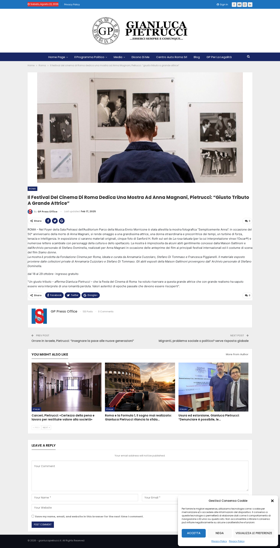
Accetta (193, 533)
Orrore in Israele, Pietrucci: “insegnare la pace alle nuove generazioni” (82, 341)
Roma (32, 188)
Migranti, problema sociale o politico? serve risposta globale (204, 341)
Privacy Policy (219, 541)
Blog (197, 57)
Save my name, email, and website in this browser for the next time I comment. (89, 516)
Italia (36, 409)
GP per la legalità (219, 57)
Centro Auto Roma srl (171, 57)
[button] (272, 501)
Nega (220, 533)
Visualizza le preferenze (254, 533)
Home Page (56, 57)
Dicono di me (141, 57)
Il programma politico (89, 57)
